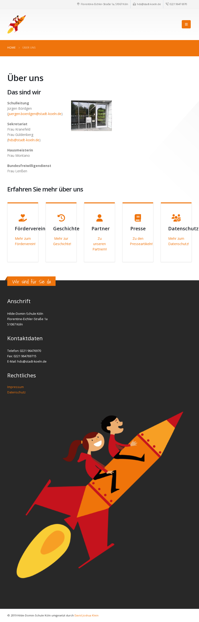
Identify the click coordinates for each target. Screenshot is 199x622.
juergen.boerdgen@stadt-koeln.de (34, 113)
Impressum (15, 387)
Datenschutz (16, 392)
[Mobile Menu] (186, 24)
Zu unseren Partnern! (99, 243)
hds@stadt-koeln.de (149, 4)
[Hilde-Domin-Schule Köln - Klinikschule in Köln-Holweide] (16, 24)
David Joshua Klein (87, 615)
